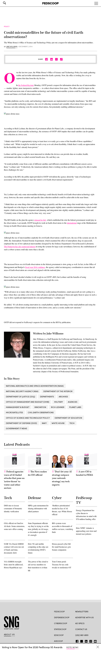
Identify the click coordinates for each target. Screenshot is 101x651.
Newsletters (81, 611)
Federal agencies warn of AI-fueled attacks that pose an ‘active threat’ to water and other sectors (14, 480)
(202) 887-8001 (81, 635)
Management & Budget (17, 407)
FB (76, 641)
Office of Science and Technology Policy (28, 417)
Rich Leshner (57, 407)
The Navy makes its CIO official (37, 473)
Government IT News (16, 428)
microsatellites (14, 412)
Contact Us (81, 629)
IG (90, 641)
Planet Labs (75, 407)
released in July (40, 220)
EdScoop (59, 635)
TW (81, 641)
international (72, 223)
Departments (47, 396)
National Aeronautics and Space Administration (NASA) (35, 386)
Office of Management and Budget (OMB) (27, 402)
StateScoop (60, 629)
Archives (63, 396)
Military (58, 402)
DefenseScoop (61, 617)
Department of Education (68, 417)
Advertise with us (84, 617)
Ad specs (79, 623)
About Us (9, 634)
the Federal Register (26, 85)
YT (94, 641)
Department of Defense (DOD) (21, 423)
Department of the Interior (57, 391)
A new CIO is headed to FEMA (84, 473)
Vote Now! (72, 647)
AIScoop (58, 641)
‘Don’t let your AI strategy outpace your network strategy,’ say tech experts (62, 478)
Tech (71, 423)
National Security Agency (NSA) (22, 391)
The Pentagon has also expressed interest (19, 246)
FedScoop (59, 611)
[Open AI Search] (8, 2)
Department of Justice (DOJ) (20, 396)
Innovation (40, 407)
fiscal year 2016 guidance (35, 267)
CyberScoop (60, 623)
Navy (44, 423)
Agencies (72, 402)
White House (58, 423)
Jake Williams (11, 47)
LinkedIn (86, 641)
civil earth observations (41, 412)
